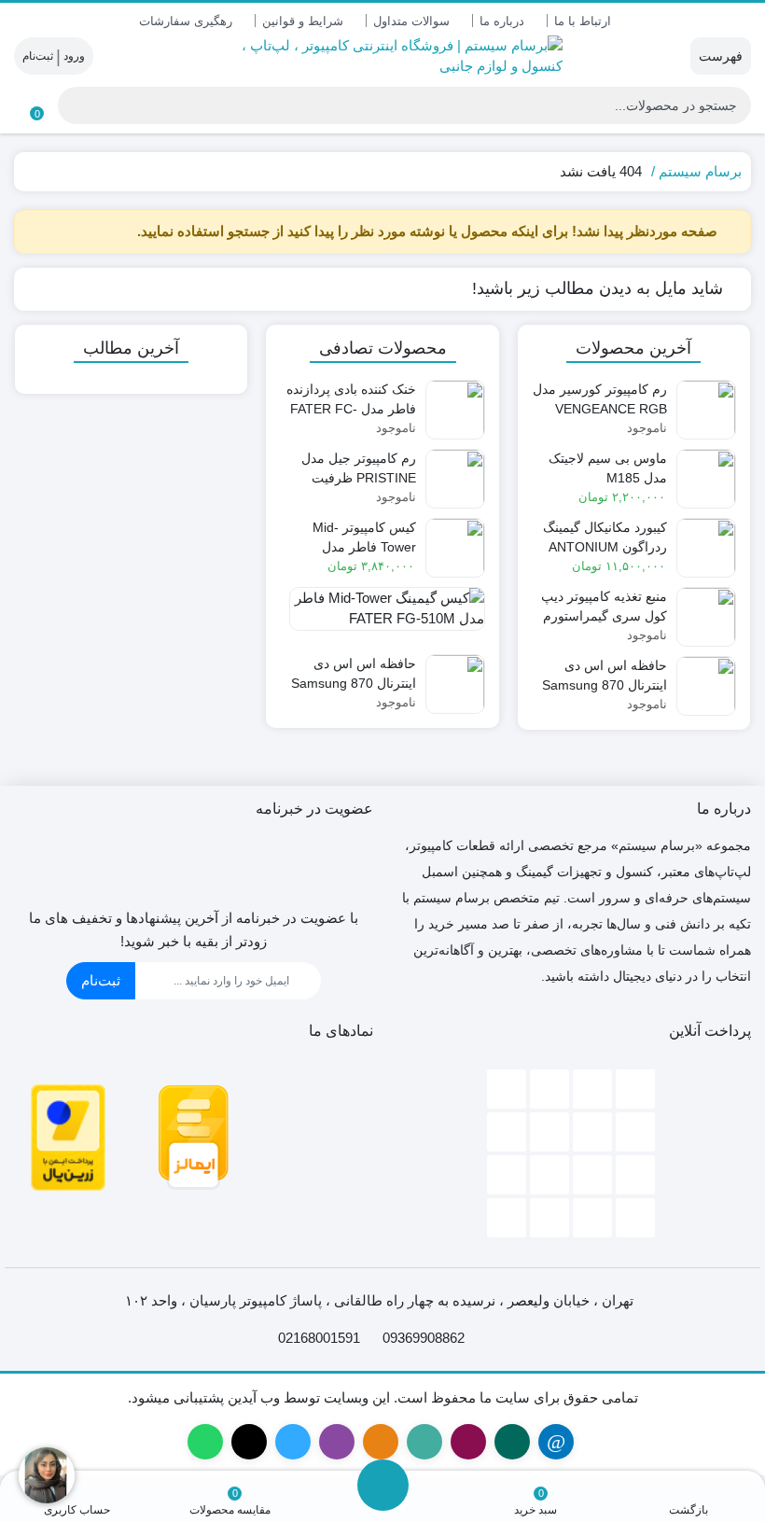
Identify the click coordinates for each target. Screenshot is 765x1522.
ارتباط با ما (582, 21)
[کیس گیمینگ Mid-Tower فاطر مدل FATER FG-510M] (382, 616)
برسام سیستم (700, 171)
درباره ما (502, 21)
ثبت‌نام (100, 980)
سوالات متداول (411, 21)
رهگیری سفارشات (185, 21)
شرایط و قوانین (302, 21)
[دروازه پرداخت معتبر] (68, 1136)
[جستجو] (72, 105)
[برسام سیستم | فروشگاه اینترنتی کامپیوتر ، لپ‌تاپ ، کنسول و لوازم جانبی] (383, 56)
